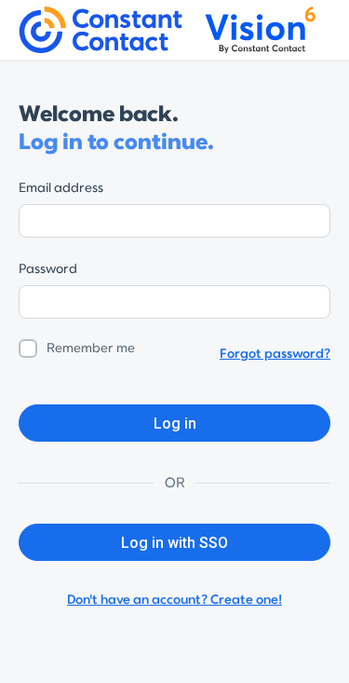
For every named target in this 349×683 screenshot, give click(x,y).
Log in (175, 423)
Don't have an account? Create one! (174, 599)
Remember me (91, 348)
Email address (61, 188)
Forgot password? (275, 353)
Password (48, 269)
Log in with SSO (174, 543)
